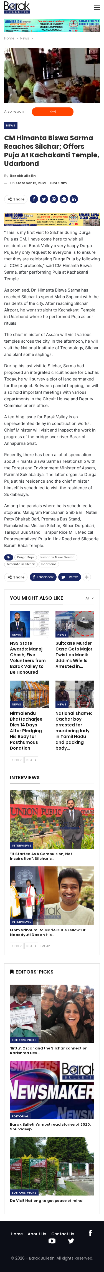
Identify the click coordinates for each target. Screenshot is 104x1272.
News (11, 125)
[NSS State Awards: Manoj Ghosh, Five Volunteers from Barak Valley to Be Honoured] (29, 624)
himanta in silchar (21, 564)
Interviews (21, 845)
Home (17, 1234)
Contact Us (62, 1234)
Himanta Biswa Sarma (57, 557)
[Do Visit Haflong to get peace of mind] (52, 1166)
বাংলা (53, 111)
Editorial (20, 1116)
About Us (37, 1234)
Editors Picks (24, 1040)
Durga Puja (25, 557)
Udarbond (48, 564)
